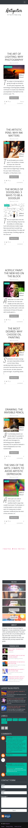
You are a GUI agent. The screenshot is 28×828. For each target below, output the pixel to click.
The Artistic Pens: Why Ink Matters (14, 132)
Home (15, 549)
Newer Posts (7, 549)
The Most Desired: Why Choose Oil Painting (14, 333)
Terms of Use (17, 826)
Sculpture (4, 722)
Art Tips (6, 481)
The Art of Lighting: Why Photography (14, 56)
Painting (6, 283)
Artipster (14, 11)
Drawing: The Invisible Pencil (14, 411)
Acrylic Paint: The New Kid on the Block (14, 273)
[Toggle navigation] (24, 2)
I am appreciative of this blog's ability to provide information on (15, 764)
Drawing (6, 143)
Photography (8, 67)
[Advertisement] (14, 35)
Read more (13, 98)
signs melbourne (10, 768)
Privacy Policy (9, 826)
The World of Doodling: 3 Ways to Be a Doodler (14, 194)
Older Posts (21, 549)
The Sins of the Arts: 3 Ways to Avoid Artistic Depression (14, 469)
